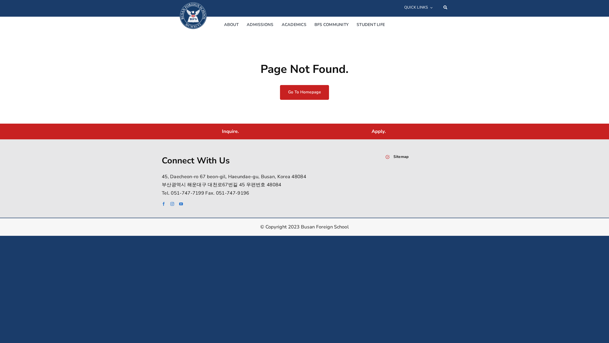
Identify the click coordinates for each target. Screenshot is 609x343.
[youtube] (181, 204)
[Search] (445, 7)
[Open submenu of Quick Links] (430, 7)
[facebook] (164, 204)
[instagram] (172, 204)
